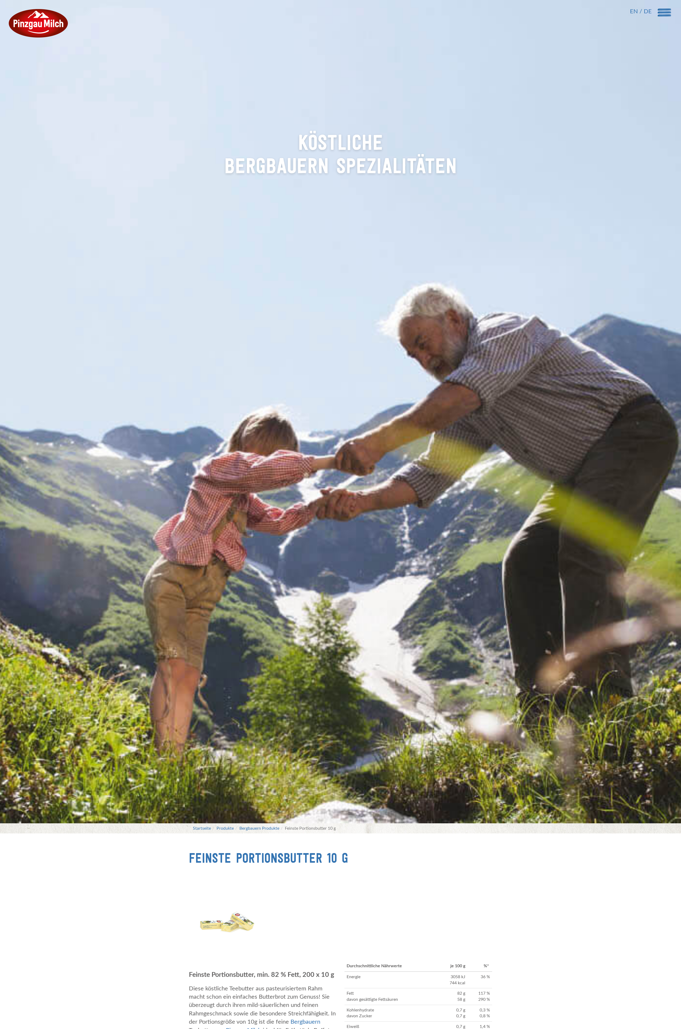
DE (648, 11)
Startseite (202, 828)
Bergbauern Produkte (259, 828)
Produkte (225, 828)
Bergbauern (305, 1022)
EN (635, 11)
